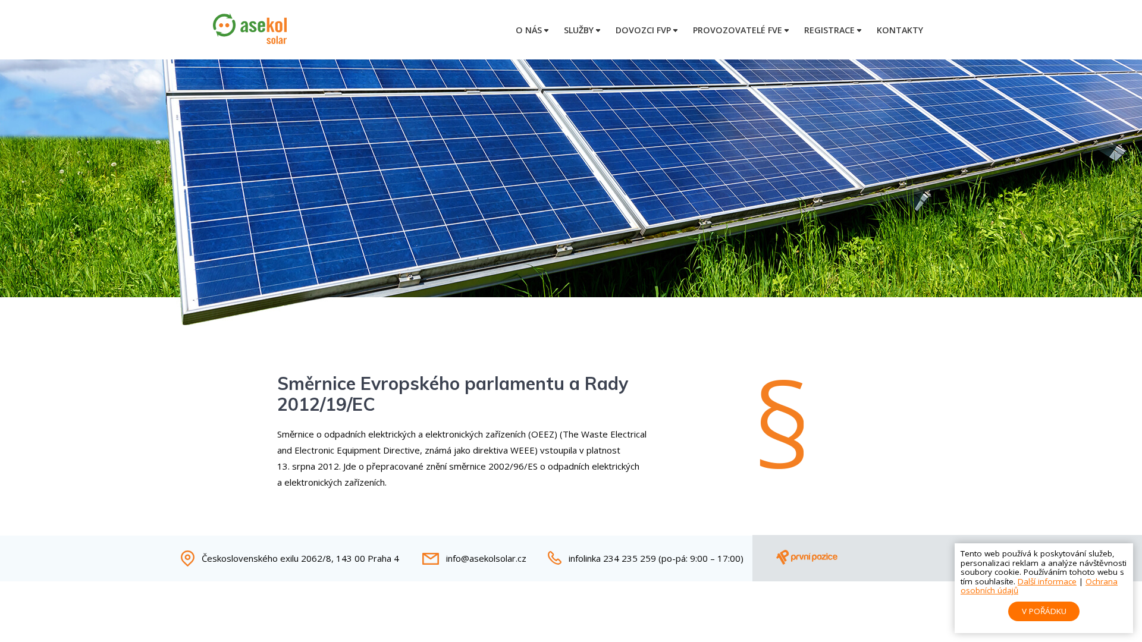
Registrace (829, 30)
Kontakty (900, 30)
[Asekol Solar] (250, 40)
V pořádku (1044, 611)
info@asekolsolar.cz (486, 558)
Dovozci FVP (643, 30)
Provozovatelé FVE (737, 30)
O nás (529, 30)
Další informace (1047, 581)
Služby (579, 30)
